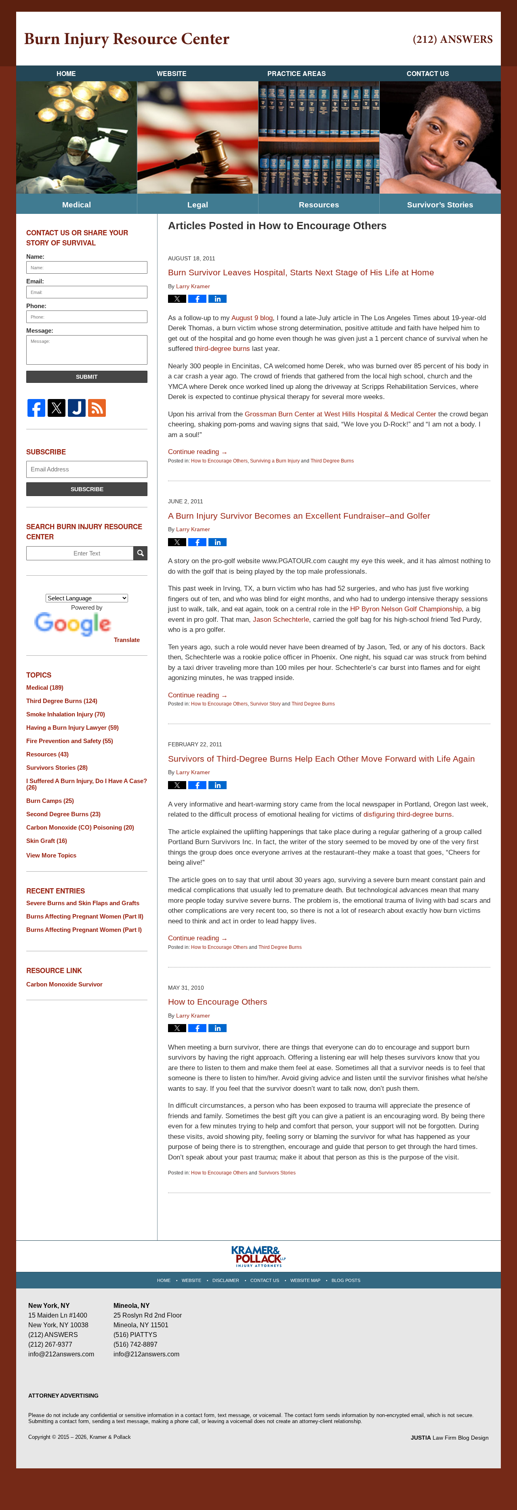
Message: (39, 330)
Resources (319, 205)
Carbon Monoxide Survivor (64, 984)
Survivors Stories (277, 1173)
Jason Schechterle (281, 619)
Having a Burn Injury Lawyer (72, 727)
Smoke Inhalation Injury (65, 714)
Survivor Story (265, 704)
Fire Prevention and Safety (69, 741)
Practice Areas (296, 73)
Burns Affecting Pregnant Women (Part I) (84, 930)
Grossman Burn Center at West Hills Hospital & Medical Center (341, 414)
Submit (87, 377)
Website (172, 73)
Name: (35, 256)
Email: (35, 281)
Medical (76, 205)
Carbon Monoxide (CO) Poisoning (80, 827)
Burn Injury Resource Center (126, 41)
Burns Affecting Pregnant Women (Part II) (84, 916)
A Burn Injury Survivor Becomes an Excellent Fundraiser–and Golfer (299, 515)
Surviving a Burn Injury (275, 461)
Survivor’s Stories (440, 205)
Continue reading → (198, 452)
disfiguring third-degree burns (408, 814)
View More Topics (51, 855)
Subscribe (87, 489)
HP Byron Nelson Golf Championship (406, 609)
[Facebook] (36, 408)
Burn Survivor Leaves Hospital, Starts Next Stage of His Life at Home (301, 272)
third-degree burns (222, 349)
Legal (197, 205)
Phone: (36, 305)
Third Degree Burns (332, 461)
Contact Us (428, 73)
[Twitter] (56, 408)
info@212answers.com (61, 1354)
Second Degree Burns (63, 814)
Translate (127, 639)
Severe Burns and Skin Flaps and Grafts (82, 903)
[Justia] (77, 408)
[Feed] (97, 408)
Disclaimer (225, 1280)
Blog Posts (346, 1280)
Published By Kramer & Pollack (453, 40)
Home (66, 73)
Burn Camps (50, 801)
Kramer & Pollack (110, 1437)
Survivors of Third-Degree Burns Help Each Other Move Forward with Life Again (321, 758)
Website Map (305, 1280)
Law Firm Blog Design (450, 1437)
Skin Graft (46, 841)
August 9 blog (252, 318)
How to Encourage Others (219, 461)
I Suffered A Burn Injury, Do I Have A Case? (86, 784)
